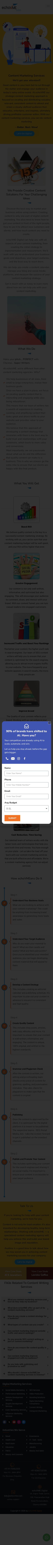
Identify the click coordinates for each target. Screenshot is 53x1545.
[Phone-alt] (7, 758)
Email (7, 791)
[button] (49, 723)
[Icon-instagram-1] (18, 758)
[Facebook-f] (24, 758)
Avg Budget (11, 802)
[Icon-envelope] (12, 758)
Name (8, 768)
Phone (8, 779)
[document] (26, 772)
